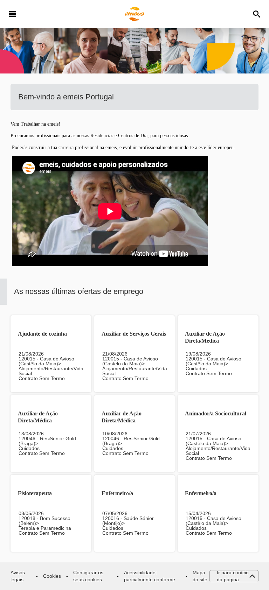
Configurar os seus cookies (88, 576)
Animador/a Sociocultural (215, 413)
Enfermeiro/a (117, 493)
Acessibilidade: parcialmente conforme (149, 576)
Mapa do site (200, 576)
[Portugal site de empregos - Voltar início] (134, 14)
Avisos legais (18, 576)
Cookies (52, 576)
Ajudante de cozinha (42, 334)
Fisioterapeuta (35, 493)
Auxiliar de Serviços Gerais (134, 334)
